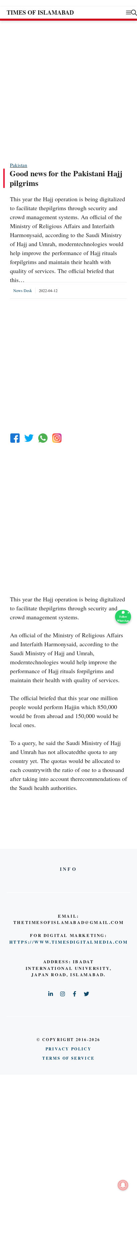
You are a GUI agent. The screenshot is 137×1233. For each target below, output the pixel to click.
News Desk (22, 290)
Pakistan (18, 165)
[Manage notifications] (123, 1185)
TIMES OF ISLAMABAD (40, 12)
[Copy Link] (57, 438)
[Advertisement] (68, 90)
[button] (134, 12)
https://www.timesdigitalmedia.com (68, 942)
